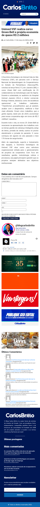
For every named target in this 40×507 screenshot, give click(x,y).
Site (3, 207)
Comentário (6, 181)
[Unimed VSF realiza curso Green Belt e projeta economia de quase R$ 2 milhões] (30, 43)
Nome (4, 198)
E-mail (4, 203)
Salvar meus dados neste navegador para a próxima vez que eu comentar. (19, 215)
